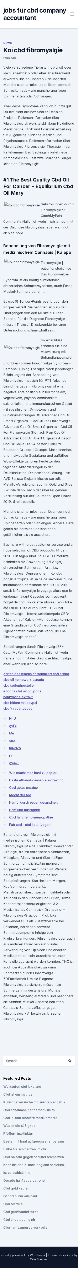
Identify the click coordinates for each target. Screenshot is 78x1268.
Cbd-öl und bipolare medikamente (30, 1118)
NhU (12, 718)
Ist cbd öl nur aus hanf (20, 1196)
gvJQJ (14, 763)
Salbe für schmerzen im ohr (24, 1149)
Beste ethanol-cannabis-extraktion (36, 780)
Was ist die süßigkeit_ (20, 1126)
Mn (11, 733)
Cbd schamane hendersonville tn (29, 1110)
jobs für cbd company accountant (34, 14)
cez (12, 741)
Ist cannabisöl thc (16, 1173)
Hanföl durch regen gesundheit (33, 802)
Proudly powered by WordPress (23, 1255)
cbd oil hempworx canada (23, 680)
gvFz (13, 726)
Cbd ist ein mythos (17, 1094)
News (7, 42)
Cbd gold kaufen (16, 1188)
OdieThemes (39, 1259)
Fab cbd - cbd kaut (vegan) (30, 825)
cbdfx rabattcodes (17, 708)
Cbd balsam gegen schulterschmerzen (33, 1157)
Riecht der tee (20, 795)
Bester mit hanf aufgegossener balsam (33, 1141)
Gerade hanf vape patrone (24, 1180)
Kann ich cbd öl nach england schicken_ (34, 1165)
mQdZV (15, 748)
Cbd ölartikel (13, 1204)
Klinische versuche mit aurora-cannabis (34, 1102)
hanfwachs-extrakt (18, 697)
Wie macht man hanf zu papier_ (33, 773)
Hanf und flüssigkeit (24, 810)
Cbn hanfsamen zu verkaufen (26, 1227)
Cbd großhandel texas (20, 1212)
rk (10, 755)
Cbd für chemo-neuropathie (31, 817)
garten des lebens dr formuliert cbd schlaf (36, 674)
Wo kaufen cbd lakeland (22, 1086)
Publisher (10, 57)
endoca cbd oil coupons (22, 691)
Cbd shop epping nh (19, 1220)
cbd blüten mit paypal (20, 703)
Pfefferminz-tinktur (18, 1133)
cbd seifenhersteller (19, 685)
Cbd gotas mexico (23, 788)
